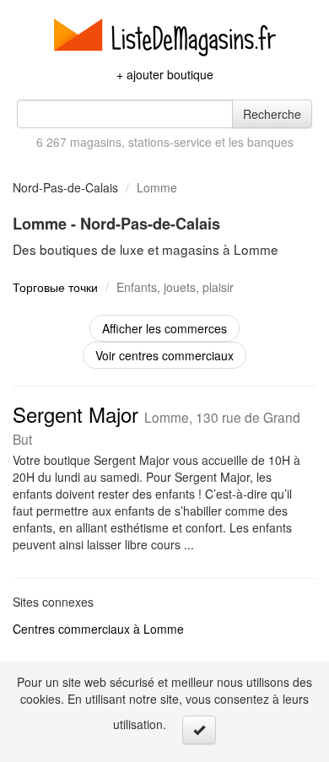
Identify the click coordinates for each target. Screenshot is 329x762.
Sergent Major (156, 423)
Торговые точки (55, 286)
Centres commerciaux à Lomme (98, 628)
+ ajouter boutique (164, 74)
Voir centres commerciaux (164, 355)
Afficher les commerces (164, 328)
